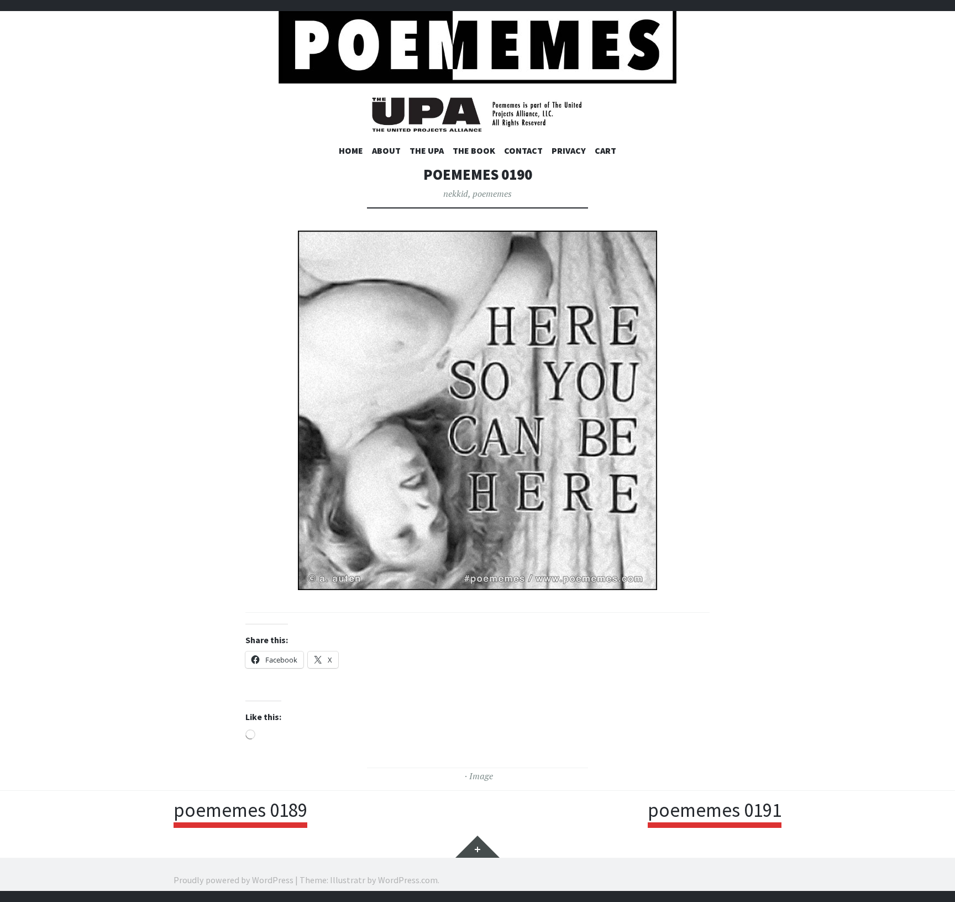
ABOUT (386, 150)
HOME (351, 150)
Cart (605, 150)
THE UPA (427, 150)
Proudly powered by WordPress (233, 879)
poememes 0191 (714, 810)
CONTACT (523, 150)
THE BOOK (474, 150)
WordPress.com (408, 879)
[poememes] (477, 45)
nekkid (455, 193)
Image (481, 776)
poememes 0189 (240, 810)
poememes (492, 193)
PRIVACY (569, 150)
